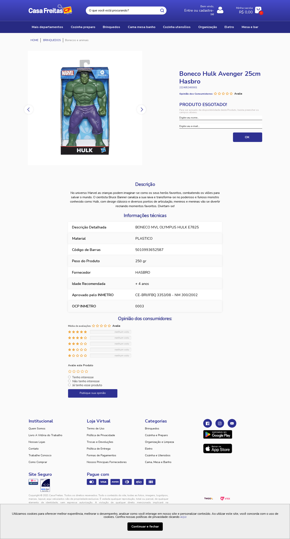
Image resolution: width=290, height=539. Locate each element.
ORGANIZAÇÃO (207, 27)
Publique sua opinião (93, 393)
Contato (34, 449)
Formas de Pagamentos (101, 455)
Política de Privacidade (101, 435)
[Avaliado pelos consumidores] (45, 485)
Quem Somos (37, 428)
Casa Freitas (50, 9)
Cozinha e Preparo (156, 435)
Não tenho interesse (86, 381)
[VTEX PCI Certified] (33, 482)
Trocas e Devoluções (100, 442)
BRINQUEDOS (111, 27)
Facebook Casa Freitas (207, 423)
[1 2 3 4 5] (78, 371)
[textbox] (126, 11)
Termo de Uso (95, 428)
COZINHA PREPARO (83, 27)
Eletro (148, 449)
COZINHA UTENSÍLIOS (177, 27)
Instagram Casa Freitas (219, 423)
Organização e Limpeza (159, 442)
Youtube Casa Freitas (232, 423)
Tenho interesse (83, 377)
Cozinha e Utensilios (157, 455)
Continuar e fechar (145, 526)
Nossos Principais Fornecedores (107, 462)
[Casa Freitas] (35, 40)
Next (141, 109)
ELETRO (229, 27)
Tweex (208, 498)
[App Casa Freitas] (217, 434)
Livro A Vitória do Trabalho (45, 435)
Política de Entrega (98, 449)
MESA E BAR (250, 27)
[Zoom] (87, 108)
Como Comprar (38, 462)
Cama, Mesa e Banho (158, 462)
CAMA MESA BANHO (141, 27)
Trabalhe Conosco (40, 455)
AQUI (183, 517)
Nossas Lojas (37, 442)
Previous (28, 109)
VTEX (225, 498)
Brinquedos (152, 428)
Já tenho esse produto (87, 385)
